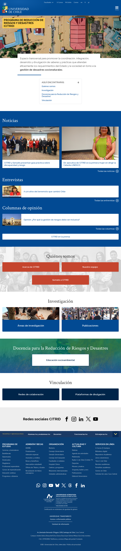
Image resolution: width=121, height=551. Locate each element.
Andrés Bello (41, 536)
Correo (76, 2)
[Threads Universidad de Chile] (70, 485)
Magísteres (6, 463)
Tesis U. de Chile (101, 461)
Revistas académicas (102, 464)
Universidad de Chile (51, 545)
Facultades (47, 2)
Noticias (75, 450)
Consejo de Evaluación (57, 458)
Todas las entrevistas (104, 200)
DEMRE (28, 448)
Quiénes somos (48, 86)
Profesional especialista (10, 466)
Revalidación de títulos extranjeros (34, 472)
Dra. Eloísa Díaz (59, 536)
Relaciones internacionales (58, 471)
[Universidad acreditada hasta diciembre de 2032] (60, 499)
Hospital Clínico (54, 464)
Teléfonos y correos (57, 539)
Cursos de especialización (11, 470)
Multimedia (76, 457)
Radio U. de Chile (78, 460)
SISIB (42, 545)
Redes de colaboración (30, 394)
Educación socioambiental (60, 360)
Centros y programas (56, 467)
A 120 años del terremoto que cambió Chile (44, 191)
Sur (80, 536)
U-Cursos (60, 2)
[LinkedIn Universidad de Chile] (83, 485)
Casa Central (80, 532)
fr (85, 2)
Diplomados (6, 457)
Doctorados (6, 460)
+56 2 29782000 (44, 539)
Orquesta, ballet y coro (80, 470)
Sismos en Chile (101, 471)
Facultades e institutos (57, 461)
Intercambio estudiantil (34, 464)
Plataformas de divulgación (90, 394)
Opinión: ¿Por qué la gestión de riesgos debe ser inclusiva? (52, 220)
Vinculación (47, 100)
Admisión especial (32, 454)
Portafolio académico (102, 467)
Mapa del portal (70, 539)
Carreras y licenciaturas (10, 450)
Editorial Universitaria (79, 476)
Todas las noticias (106, 171)
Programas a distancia (10, 476)
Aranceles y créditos (33, 458)
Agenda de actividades (80, 453)
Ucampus (107, 448)
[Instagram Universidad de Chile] (45, 485)
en (81, 2)
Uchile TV (89, 460)
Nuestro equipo (90, 267)
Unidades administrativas (57, 474)
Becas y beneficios (32, 461)
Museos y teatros (78, 466)
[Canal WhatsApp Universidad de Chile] (38, 485)
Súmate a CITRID (60, 280)
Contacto (79, 539)
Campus (33, 536)
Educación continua (9, 473)
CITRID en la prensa (60, 236)
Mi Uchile (68, 2)
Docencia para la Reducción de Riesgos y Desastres (60, 95)
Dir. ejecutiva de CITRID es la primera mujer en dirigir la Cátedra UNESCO (89, 164)
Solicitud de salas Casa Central (106, 474)
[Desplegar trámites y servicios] (115, 434)
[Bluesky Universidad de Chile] (57, 485)
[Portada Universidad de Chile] (16, 7)
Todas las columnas (105, 229)
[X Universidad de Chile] (64, 485)
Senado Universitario (56, 454)
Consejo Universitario (56, 451)
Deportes (75, 463)
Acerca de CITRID (30, 267)
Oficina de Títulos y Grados (35, 467)
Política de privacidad (74, 545)
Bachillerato (6, 453)
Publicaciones (77, 473)
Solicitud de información (60, 524)
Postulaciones (30, 451)
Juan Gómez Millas (71, 536)
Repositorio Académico (103, 454)
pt (88, 2)
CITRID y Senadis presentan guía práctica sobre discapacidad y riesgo (27, 164)
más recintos (86, 536)
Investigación (47, 90)
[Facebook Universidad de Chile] (76, 485)
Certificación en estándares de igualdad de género (60, 509)
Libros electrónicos (102, 458)
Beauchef (49, 536)
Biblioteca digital (101, 451)
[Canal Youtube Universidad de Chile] (51, 485)
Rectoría (52, 448)
